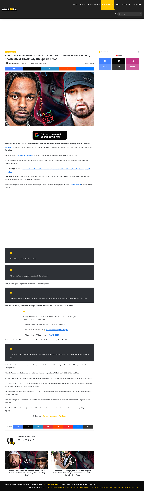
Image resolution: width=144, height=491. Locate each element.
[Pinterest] (48, 427)
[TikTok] (33, 440)
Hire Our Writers (126, 487)
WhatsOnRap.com (51, 484)
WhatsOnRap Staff (14, 63)
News (82, 4)
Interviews (137, 4)
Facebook (62, 416)
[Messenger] (85, 68)
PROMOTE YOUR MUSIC (91, 487)
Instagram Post (104, 487)
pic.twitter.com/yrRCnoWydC (57, 330)
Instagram (54, 416)
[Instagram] (31, 440)
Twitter (46, 416)
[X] (32, 68)
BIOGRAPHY (126, 4)
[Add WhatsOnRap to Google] (50, 139)
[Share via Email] (88, 427)
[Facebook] (14, 68)
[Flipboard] (68, 427)
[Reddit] (68, 68)
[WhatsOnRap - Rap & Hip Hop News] (9, 9)
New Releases (107, 4)
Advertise (80, 487)
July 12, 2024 (54, 335)
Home (75, 4)
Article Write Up (115, 487)
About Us (50, 487)
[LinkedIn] (50, 68)
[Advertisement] (72, 34)
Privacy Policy (57, 487)
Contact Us (135, 487)
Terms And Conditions (69, 487)
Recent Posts (93, 4)
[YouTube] (26, 440)
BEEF (117, 4)
